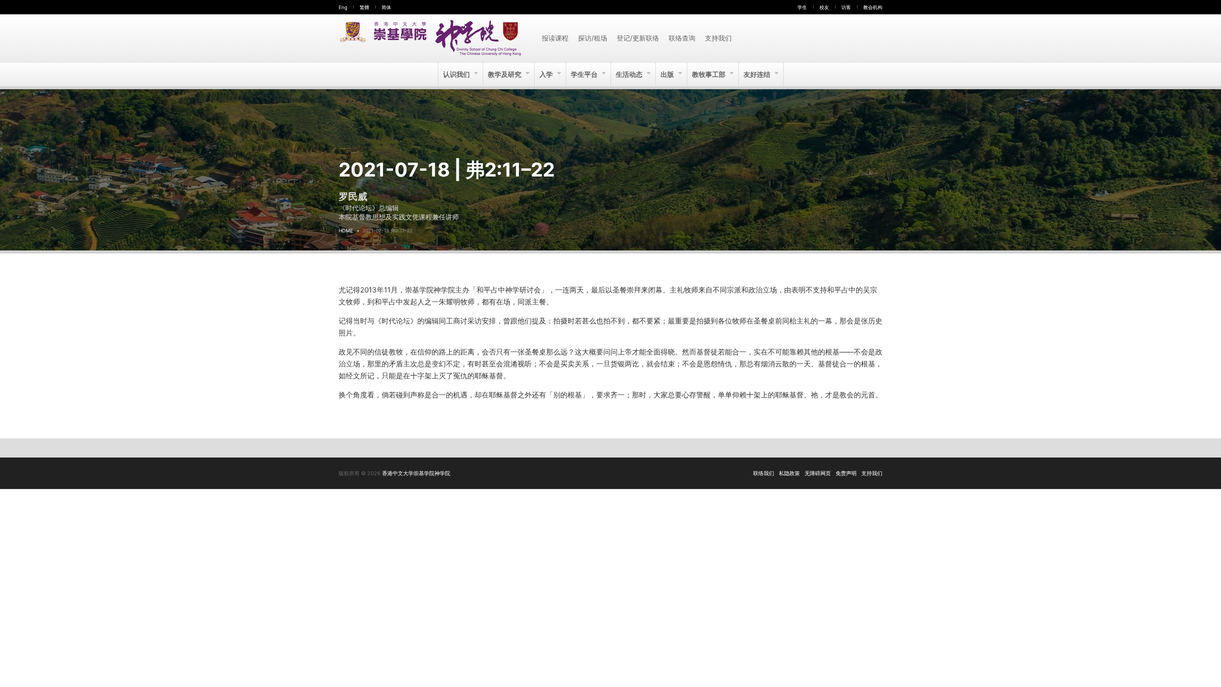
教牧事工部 (709, 74)
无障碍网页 (818, 473)
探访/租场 (592, 38)
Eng (343, 7)
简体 (386, 7)
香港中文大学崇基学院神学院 (416, 473)
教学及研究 (505, 74)
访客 (846, 7)
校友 (824, 7)
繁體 (364, 7)
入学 (546, 74)
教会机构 (872, 7)
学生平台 (585, 74)
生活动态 (630, 74)
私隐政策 (789, 473)
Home (346, 230)
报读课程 (555, 38)
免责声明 (846, 473)
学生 (802, 7)
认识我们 (457, 74)
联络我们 (763, 473)
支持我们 (718, 38)
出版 (668, 74)
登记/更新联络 (638, 38)
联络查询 (682, 38)
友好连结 (758, 74)
